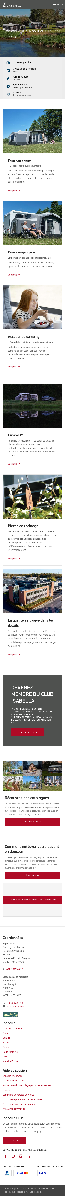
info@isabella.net (16, 1006)
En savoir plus (32, 875)
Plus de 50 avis (20, 77)
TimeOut (7, 1057)
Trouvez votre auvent (13, 1081)
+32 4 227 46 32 (14, 969)
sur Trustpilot (18, 80)
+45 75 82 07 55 (14, 1003)
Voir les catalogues (32, 822)
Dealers (6, 1033)
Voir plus (12, 190)
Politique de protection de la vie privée (22, 1099)
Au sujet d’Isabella (12, 1028)
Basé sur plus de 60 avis (22, 88)
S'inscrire (14, 1141)
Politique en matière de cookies (19, 1104)
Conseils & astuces (12, 1076)
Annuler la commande (14, 1109)
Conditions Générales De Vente (18, 1095)
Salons (6, 1042)
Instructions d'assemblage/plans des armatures (27, 1085)
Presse (6, 1047)
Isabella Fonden (11, 1061)
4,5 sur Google (20, 85)
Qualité (6, 1038)
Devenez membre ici (28, 732)
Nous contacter (10, 1052)
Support (7, 1090)
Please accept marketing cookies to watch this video (32, 900)
